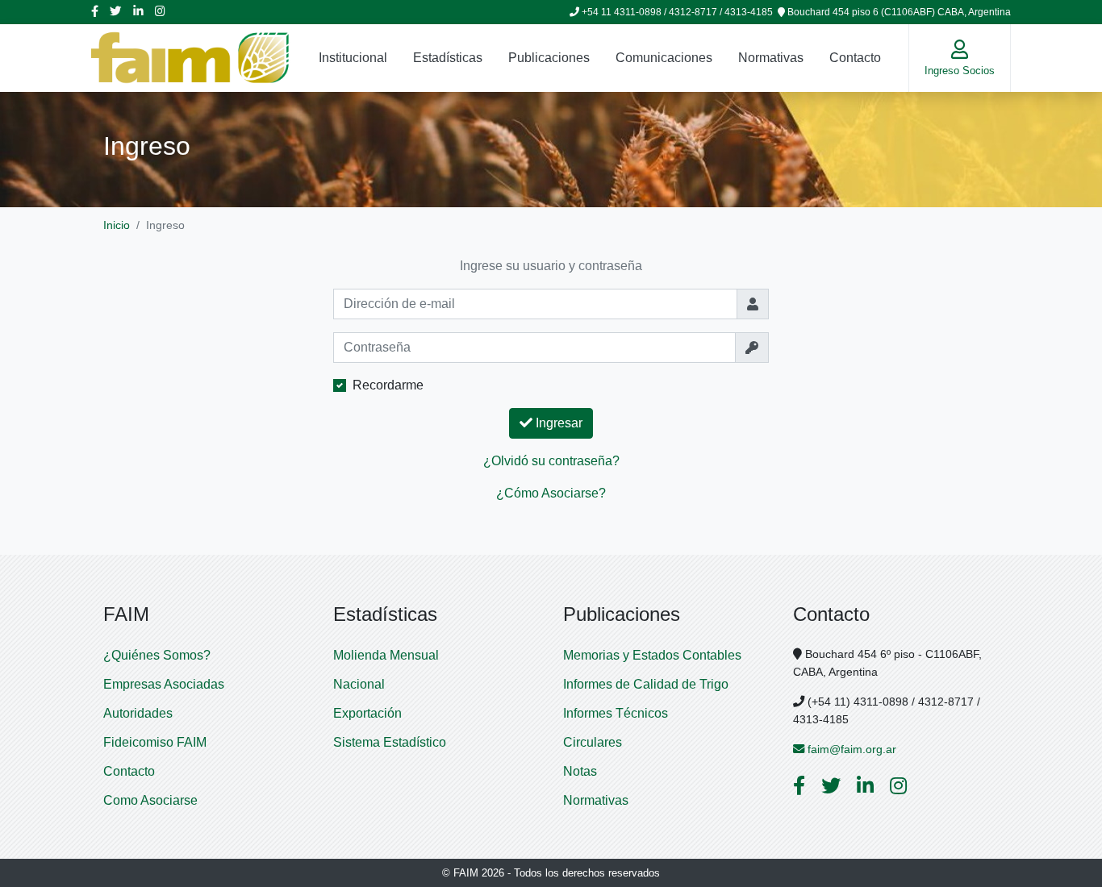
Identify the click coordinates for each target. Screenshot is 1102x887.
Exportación (367, 713)
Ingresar (557, 423)
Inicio (116, 225)
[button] (959, 58)
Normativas (771, 58)
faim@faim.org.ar (850, 749)
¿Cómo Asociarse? (551, 493)
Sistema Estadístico (389, 742)
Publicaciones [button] (549, 58)
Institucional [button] (353, 58)
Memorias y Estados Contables (652, 655)
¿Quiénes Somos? (157, 655)
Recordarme (388, 385)
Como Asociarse (150, 800)
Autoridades (138, 713)
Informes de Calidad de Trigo (645, 684)
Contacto (855, 58)
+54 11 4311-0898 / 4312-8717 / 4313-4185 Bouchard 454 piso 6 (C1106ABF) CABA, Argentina (795, 12)
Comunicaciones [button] (664, 58)
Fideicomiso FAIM (155, 742)
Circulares (592, 742)
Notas (580, 771)
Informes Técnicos (615, 713)
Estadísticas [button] (447, 58)
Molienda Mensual (386, 655)
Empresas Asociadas (163, 684)
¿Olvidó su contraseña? (551, 461)
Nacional (359, 684)
